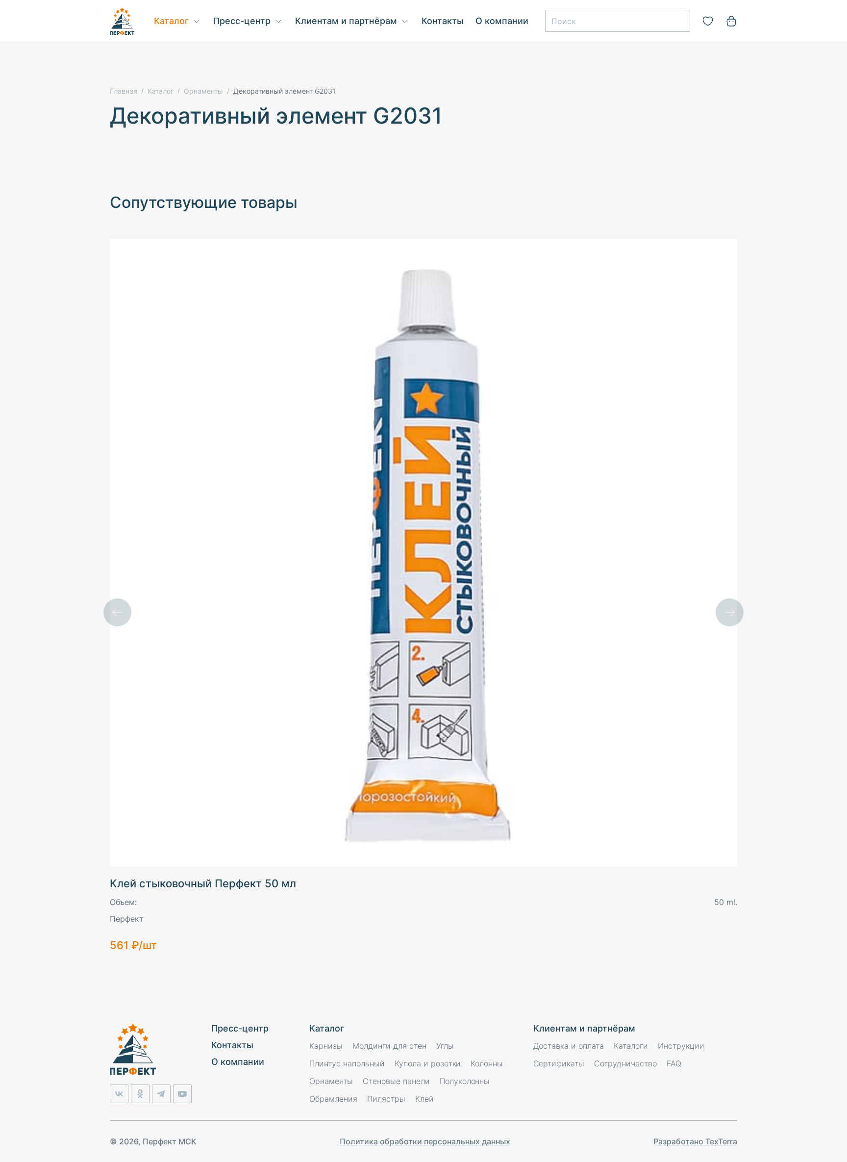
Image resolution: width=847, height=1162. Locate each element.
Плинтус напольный (347, 1063)
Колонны (487, 1063)
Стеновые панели (396, 1081)
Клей (424, 1099)
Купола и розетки (428, 1063)
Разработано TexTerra (695, 1141)
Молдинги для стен (389, 1046)
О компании (501, 21)
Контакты (443, 21)
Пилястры (386, 1099)
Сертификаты (559, 1063)
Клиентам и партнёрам (346, 21)
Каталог (171, 21)
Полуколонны (465, 1081)
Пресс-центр (242, 21)
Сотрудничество (625, 1063)
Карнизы (326, 1046)
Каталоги (631, 1046)
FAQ (674, 1063)
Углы (445, 1046)
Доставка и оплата (568, 1046)
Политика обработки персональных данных (425, 1141)
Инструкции (681, 1046)
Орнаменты (331, 1081)
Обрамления (333, 1099)
